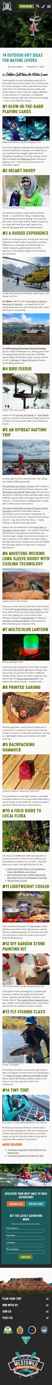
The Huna (14, 227)
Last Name (11, 1242)
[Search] (37, 5)
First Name (11, 1235)
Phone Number (12, 1249)
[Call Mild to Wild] (43, 6)
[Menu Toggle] (49, 6)
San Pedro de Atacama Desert (16, 621)
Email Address (12, 1228)
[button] (47, 1299)
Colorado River (27, 618)
